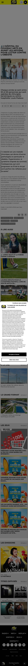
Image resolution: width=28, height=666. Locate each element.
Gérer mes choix (14, 360)
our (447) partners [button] (9, 310)
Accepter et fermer (14, 354)
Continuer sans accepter (20, 303)
